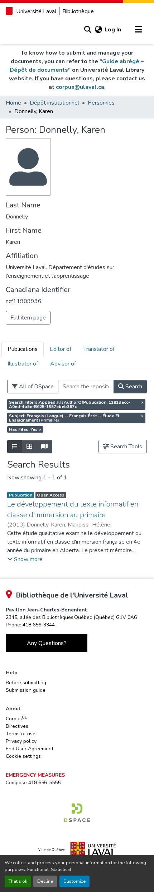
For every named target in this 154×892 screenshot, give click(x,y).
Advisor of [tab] (63, 364)
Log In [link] (113, 30)
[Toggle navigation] (138, 29)
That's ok (18, 881)
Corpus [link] (16, 718)
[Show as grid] (29, 446)
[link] (71, 617)
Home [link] (13, 103)
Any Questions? (47, 643)
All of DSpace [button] (36, 386)
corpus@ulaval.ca (80, 87)
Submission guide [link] (25, 690)
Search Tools (125, 446)
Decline (45, 881)
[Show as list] (14, 446)
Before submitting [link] (26, 682)
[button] (87, 29)
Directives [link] (17, 726)
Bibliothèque (78, 11)
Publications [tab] (23, 349)
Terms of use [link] (20, 733)
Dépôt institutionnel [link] (54, 103)
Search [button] (133, 386)
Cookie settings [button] (23, 756)
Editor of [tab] (60, 349)
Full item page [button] (28, 318)
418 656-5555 (44, 782)
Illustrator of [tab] (23, 364)
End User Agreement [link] (29, 748)
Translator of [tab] (99, 349)
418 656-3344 (39, 624)
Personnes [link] (101, 103)
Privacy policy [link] (21, 741)
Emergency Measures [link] (35, 775)
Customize (74, 881)
